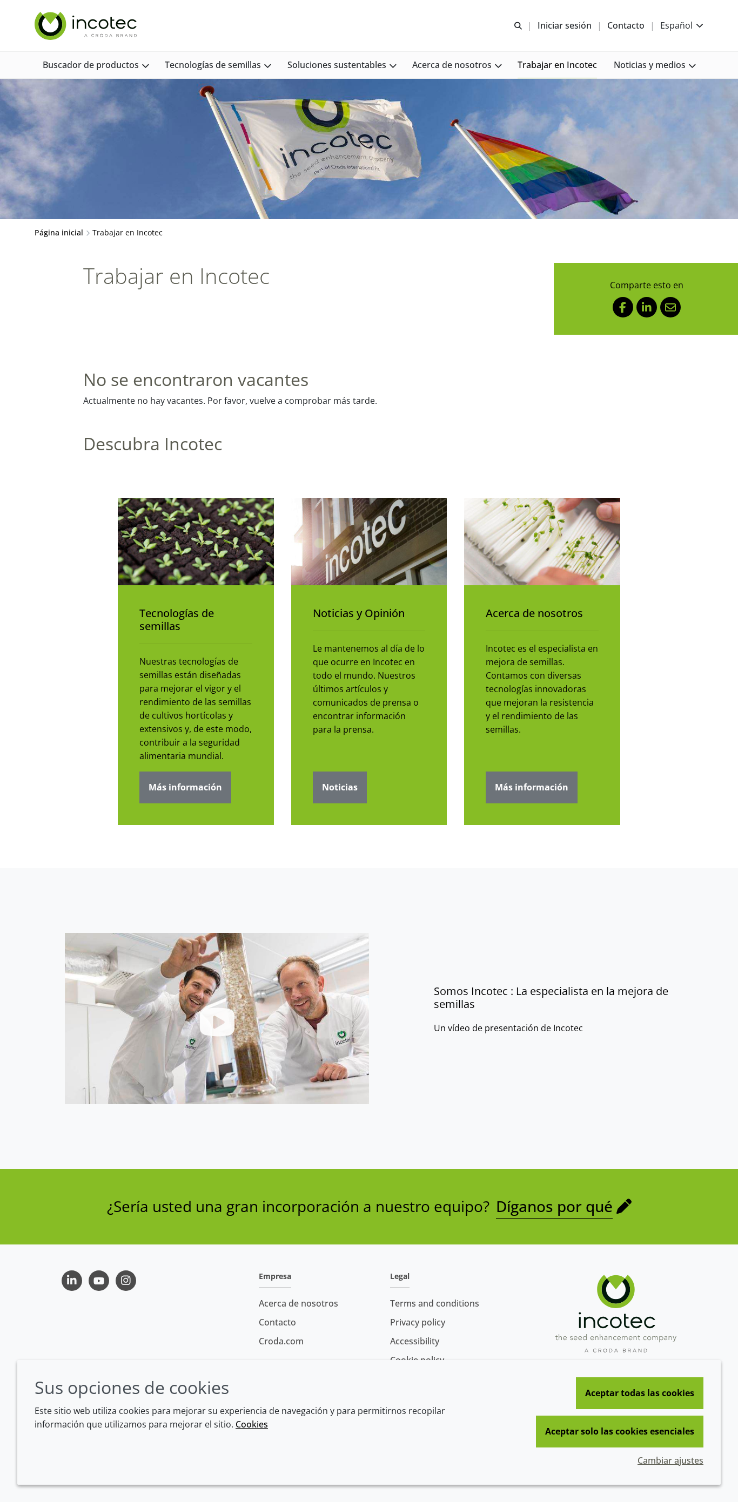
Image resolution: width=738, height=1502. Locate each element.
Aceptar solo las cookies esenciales (619, 1431)
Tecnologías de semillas (176, 619)
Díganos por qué (554, 1206)
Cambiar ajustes (670, 1460)
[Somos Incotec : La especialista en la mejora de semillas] (217, 1018)
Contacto (277, 1322)
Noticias (340, 787)
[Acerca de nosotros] (542, 541)
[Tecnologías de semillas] (196, 541)
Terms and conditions (434, 1303)
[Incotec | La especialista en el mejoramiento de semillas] (87, 26)
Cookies (252, 1424)
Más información (185, 787)
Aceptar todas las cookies (639, 1393)
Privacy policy (417, 1322)
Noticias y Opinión (359, 613)
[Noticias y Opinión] (369, 541)
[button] (96, 65)
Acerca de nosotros (534, 613)
